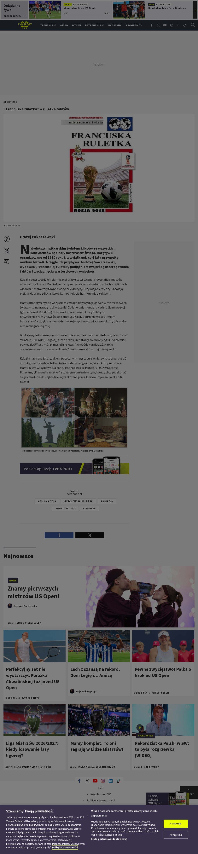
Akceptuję (175, 823)
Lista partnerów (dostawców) (109, 839)
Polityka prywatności (65, 847)
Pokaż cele (176, 834)
